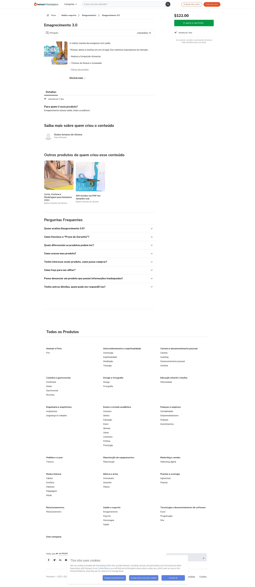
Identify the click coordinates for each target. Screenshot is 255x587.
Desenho (107, 482)
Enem (106, 424)
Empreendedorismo (169, 415)
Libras (106, 432)
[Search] (167, 4)
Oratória (164, 365)
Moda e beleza (53, 474)
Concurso (107, 411)
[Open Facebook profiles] (48, 560)
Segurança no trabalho (56, 415)
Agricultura (165, 478)
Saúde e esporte (111, 507)
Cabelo (49, 478)
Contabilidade (166, 411)
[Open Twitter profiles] (54, 560)
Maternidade (166, 382)
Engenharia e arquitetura (58, 407)
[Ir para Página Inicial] (47, 4)
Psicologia (108, 445)
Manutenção (109, 461)
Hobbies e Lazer (54, 457)
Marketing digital (168, 461)
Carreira (163, 352)
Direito (106, 415)
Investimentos (167, 424)
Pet (48, 352)
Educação (107, 419)
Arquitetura (51, 411)
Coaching (164, 357)
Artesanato (108, 478)
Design (106, 382)
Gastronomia (52, 390)
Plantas (164, 482)
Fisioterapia (108, 520)
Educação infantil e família (173, 377)
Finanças (164, 419)
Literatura (107, 436)
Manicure (50, 486)
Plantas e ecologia (170, 474)
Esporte (107, 516)
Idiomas (106, 428)
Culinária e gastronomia (58, 377)
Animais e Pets (54, 348)
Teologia (107, 365)
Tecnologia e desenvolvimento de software (183, 507)
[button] (96, 228)
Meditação (108, 361)
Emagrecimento (110, 511)
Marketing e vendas (170, 457)
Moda (49, 495)
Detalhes (51, 92)
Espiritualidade (110, 357)
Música (106, 486)
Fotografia (108, 386)
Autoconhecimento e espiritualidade (122, 348)
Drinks (49, 386)
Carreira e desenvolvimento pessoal (179, 348)
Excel (162, 511)
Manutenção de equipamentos (118, 457)
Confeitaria (51, 382)
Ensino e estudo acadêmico (117, 407)
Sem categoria (53, 536)
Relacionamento (53, 511)
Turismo (50, 461)
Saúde (106, 524)
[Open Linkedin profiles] (60, 560)
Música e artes (110, 474)
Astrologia (108, 352)
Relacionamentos (55, 507)
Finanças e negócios (170, 407)
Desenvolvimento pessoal (172, 361)
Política (106, 441)
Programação (166, 516)
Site (162, 520)
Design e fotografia (113, 377)
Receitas (50, 394)
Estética (50, 482)
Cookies (203, 576)
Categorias (69, 4)
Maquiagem (51, 491)
